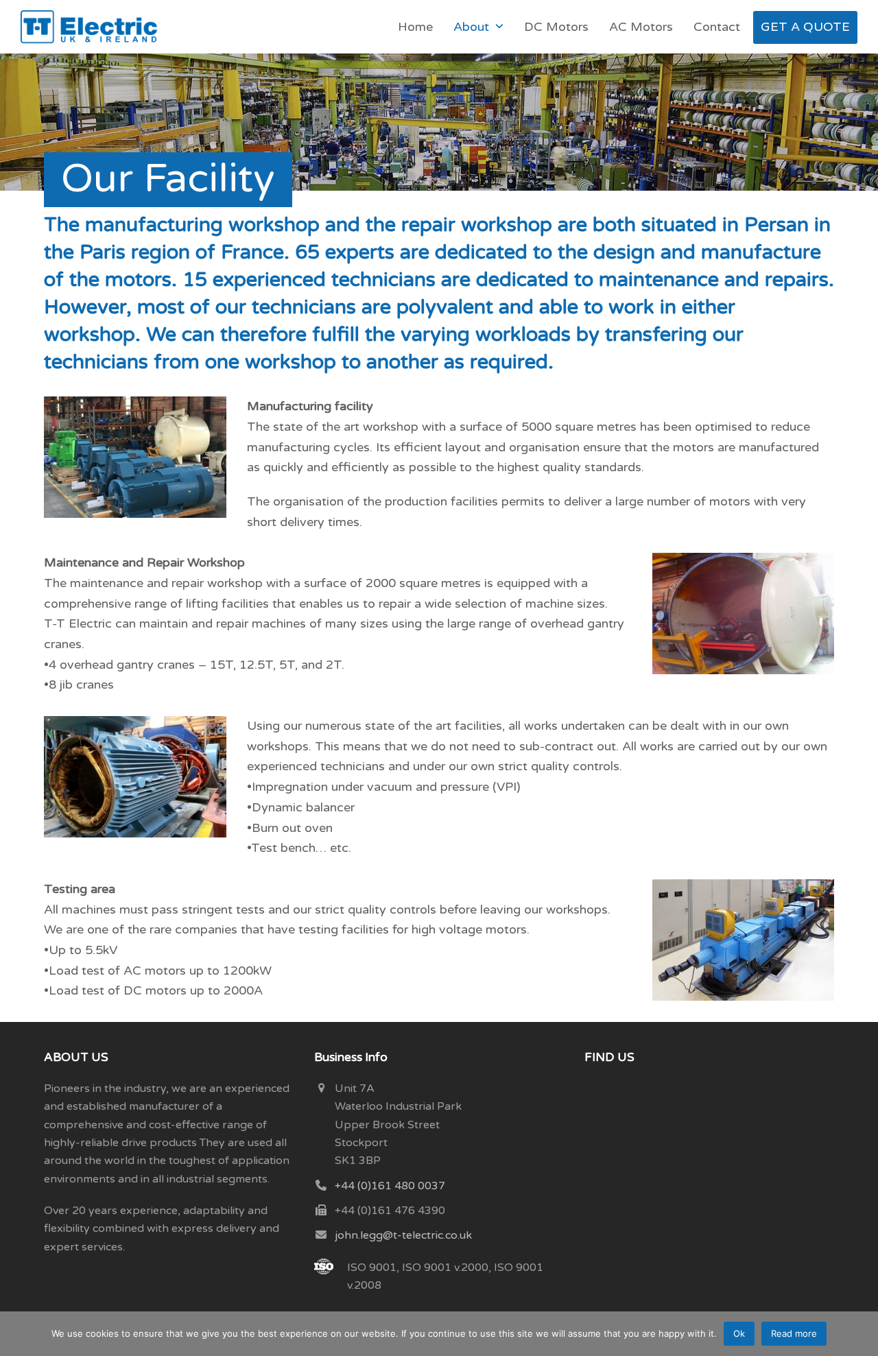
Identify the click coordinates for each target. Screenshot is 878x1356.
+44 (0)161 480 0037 (390, 1186)
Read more (794, 1333)
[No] (861, 1333)
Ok (739, 1333)
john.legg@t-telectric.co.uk (403, 1235)
